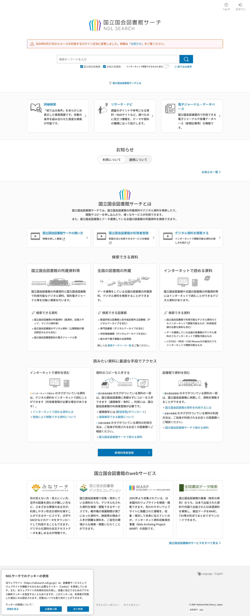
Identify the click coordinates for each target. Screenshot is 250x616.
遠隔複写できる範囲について (116, 417)
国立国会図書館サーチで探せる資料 (120, 437)
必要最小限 (51, 609)
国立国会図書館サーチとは (127, 83)
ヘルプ (226, 9)
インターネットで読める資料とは (53, 412)
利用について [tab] (112, 159)
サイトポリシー (131, 604)
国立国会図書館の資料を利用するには (188, 407)
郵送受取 (122, 412)
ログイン (240, 9)
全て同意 (78, 609)
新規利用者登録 (124, 453)
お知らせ (136, 44)
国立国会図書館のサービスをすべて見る (193, 543)
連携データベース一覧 (119, 345)
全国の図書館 (113, 66)
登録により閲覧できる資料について (54, 417)
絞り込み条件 (185, 66)
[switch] (167, 66)
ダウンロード (137, 412)
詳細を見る (13, 609)
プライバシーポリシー (107, 604)
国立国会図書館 (92, 66)
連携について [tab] (138, 159)
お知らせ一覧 (210, 172)
